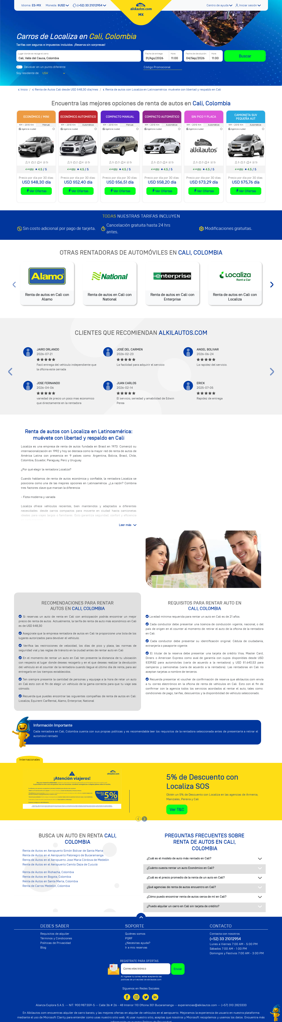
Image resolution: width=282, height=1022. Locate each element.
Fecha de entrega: (154, 53)
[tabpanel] (141, 788)
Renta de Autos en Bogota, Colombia (46, 876)
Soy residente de (27, 73)
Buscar (245, 56)
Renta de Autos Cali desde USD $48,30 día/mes (66, 89)
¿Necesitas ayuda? (137, 943)
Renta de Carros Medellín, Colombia (46, 886)
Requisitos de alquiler (54, 933)
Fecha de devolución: (196, 53)
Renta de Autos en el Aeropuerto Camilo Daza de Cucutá (59, 864)
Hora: (173, 53)
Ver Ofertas (38, 191)
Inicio (24, 89)
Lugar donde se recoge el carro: (33, 53)
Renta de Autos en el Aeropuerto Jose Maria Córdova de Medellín (65, 860)
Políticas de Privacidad (55, 943)
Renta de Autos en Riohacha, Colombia (48, 872)
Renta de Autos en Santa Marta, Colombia (50, 881)
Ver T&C (177, 809)
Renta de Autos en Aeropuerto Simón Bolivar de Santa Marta (62, 850)
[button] (31, 5)
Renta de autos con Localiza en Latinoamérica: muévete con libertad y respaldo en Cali (163, 89)
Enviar (178, 969)
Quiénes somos (135, 933)
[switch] (19, 67)
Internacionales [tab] (29, 759)
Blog (43, 947)
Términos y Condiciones (56, 938)
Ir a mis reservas (136, 947)
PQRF (129, 938)
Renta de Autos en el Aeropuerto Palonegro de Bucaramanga (62, 855)
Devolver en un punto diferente (44, 67)
